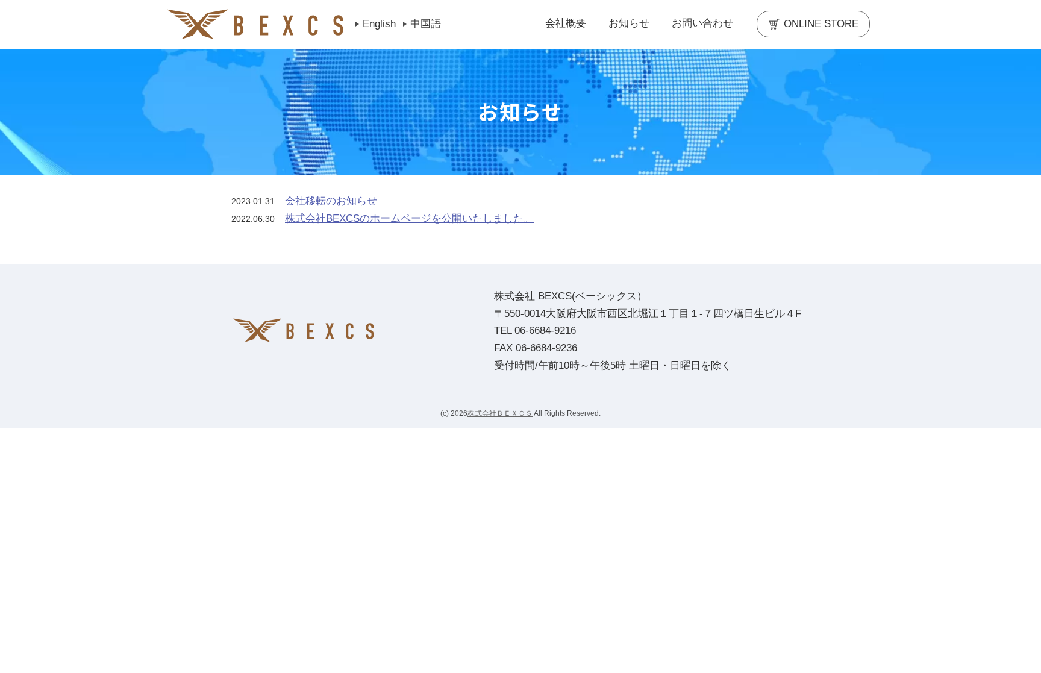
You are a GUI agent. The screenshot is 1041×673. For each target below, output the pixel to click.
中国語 (425, 24)
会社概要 (565, 23)
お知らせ (628, 23)
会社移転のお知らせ (331, 201)
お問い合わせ (702, 23)
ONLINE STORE (821, 24)
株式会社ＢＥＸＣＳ (500, 413)
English (379, 24)
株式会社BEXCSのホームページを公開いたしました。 (409, 218)
